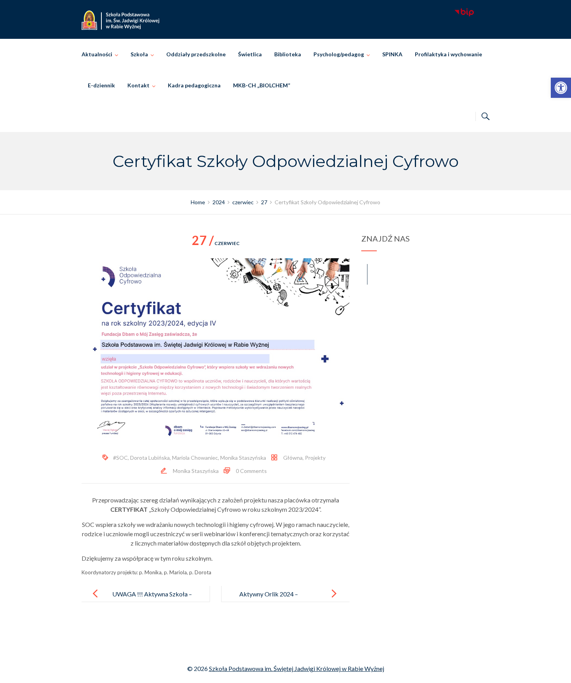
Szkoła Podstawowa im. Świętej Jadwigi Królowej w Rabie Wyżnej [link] (296, 668)
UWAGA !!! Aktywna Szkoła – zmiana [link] (152, 600)
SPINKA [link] (392, 54)
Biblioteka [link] (287, 54)
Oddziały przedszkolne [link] (196, 54)
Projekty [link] (315, 457)
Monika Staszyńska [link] (243, 457)
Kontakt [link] (138, 85)
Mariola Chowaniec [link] (195, 457)
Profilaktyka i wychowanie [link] (448, 54)
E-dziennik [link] (101, 85)
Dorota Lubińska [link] (150, 457)
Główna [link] (293, 457)
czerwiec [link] (216, 243)
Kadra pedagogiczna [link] (194, 85)
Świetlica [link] (250, 54)
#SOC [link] (120, 457)
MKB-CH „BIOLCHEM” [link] (261, 85)
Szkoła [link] (139, 54)
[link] (561, 88)
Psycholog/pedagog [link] (338, 54)
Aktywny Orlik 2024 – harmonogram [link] (268, 600)
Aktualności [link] (97, 54)
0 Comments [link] (251, 470)
